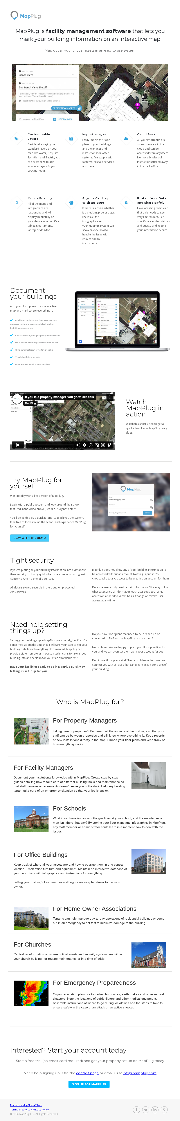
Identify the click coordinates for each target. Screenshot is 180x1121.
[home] (25, 14)
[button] (163, 13)
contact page (87, 1073)
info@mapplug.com (140, 1073)
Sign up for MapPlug (89, 1084)
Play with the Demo (30, 538)
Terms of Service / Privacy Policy (29, 1109)
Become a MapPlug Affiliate (26, 1105)
